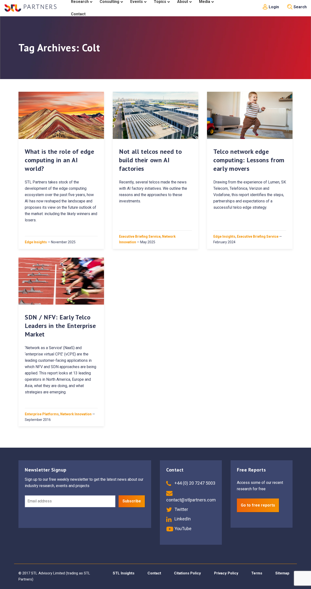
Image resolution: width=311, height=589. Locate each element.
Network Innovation (76, 414)
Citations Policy (187, 573)
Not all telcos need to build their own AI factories (150, 159)
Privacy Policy (226, 573)
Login (273, 7)
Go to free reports (258, 505)
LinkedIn (182, 518)
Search (300, 7)
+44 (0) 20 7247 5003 (194, 483)
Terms (256, 573)
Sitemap (282, 573)
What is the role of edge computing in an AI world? (59, 159)
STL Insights (123, 573)
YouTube (182, 528)
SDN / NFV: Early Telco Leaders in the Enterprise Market (60, 325)
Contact (154, 573)
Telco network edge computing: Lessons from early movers (249, 159)
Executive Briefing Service (140, 236)
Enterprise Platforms (42, 414)
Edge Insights (36, 242)
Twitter (180, 509)
